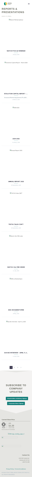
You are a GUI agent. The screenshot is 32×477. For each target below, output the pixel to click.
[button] (20, 367)
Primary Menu (28, 4)
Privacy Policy (10, 469)
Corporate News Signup (16, 403)
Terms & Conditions (20, 469)
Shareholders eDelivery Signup (17, 398)
